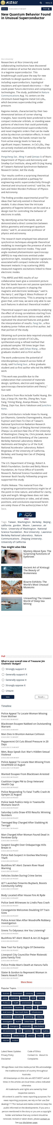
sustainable (26, 1026)
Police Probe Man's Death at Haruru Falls (24, 965)
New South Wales (21, 1012)
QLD (19, 1031)
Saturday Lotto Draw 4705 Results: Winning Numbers (25, 814)
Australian (14, 998)
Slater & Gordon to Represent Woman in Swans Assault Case (24, 974)
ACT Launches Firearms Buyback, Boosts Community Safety (24, 885)
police (5, 998)
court (47, 1035)
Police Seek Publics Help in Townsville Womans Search (23, 803)
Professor (6, 1003)
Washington (24, 522)
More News (26, 982)
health (16, 1003)
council (28, 1007)
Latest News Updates (11, 1051)
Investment (7, 1017)
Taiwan (12, 522)
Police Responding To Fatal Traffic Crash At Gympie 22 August (25, 793)
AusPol (18, 1021)
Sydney (46, 1031)
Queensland (7, 1007)
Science (4, 9)
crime (5, 1026)
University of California (13, 541)
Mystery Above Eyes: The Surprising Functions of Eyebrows (37, 553)
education (18, 1017)
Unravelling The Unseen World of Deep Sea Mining (37, 601)
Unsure (9, 690)
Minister (38, 1003)
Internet (6, 1040)
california (6, 525)
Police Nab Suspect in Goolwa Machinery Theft (24, 857)
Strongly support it (16, 669)
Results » (41, 697)
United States (29, 1021)
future (37, 1031)
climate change (19, 1035)
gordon (17, 525)
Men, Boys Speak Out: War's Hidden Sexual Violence (25, 753)
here (3, 508)
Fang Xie (37, 323)
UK (35, 1007)
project (40, 1021)
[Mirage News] (9, 2)
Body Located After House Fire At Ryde (23, 895)
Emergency (14, 1026)
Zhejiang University (31, 538)
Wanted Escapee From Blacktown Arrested (25, 774)
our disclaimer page (28, 1122)
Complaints (33, 1058)
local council (7, 1012)
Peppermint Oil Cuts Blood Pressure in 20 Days (24, 743)
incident (15, 1040)
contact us (45, 1118)
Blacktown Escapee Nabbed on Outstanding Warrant (26, 725)
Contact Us (33, 1055)
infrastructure (37, 1012)
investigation (7, 1021)
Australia (6, 993)
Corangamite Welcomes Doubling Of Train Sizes (25, 911)
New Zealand (39, 1026)
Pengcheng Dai (9, 156)
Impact (39, 1035)
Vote (8, 697)
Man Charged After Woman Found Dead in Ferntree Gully (25, 836)
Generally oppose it (16, 679)
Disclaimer (6, 1058)
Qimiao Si (37, 156)
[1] (10, 1104)
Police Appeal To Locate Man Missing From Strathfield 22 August (25, 763)
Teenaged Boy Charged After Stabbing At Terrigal (24, 824)
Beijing (47, 522)
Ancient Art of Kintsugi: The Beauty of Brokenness (36, 570)
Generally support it (16, 674)
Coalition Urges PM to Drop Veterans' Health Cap (22, 783)
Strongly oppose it (16, 685)
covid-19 (43, 1007)
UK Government (9, 1031)
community (40, 993)
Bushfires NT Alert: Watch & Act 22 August (25, 938)
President (6, 1035)
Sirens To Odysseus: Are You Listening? (23, 930)
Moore (26, 525)
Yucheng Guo (20, 364)
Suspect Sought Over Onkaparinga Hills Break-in (23, 846)
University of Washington (22, 528)
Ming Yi (23, 156)
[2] (12, 1104)
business (19, 1007)
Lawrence (36, 525)
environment (26, 1003)
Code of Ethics (34, 1051)
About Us (43, 1055)
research (25, 998)
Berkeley (36, 522)
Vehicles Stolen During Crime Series (21, 875)
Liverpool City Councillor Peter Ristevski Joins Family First (24, 956)
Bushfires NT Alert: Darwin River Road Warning (22, 867)
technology (29, 1017)
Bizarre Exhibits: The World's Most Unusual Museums (35, 584)
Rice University (32, 531)
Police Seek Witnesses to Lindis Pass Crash (25, 902)
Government (17, 993)
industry (40, 1017)
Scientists (28, 1031)
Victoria (41, 998)
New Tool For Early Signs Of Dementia (23, 947)
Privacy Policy (7, 1055)
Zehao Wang (31, 348)
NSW (33, 998)
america (31, 1035)
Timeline (6, 706)
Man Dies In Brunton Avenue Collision (22, 734)
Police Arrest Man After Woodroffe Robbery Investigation (26, 922)
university (29, 993)
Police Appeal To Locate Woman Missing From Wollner (24, 715)
